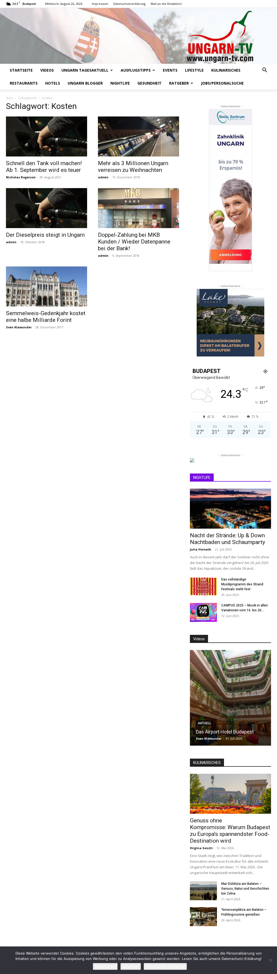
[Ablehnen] (270, 960)
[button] (264, 70)
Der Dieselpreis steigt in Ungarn (45, 235)
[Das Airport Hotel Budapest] (230, 698)
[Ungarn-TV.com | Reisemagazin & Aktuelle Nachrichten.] (138, 36)
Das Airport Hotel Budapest (225, 732)
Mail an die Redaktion (166, 4)
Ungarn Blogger (85, 83)
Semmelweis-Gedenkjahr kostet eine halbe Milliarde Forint (45, 316)
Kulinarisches (225, 70)
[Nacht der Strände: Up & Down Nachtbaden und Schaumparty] (230, 509)
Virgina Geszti (201, 848)
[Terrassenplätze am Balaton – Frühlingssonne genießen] (203, 916)
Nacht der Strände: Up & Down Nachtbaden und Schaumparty (227, 538)
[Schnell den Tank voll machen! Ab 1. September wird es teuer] (46, 136)
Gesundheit (149, 83)
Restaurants (24, 83)
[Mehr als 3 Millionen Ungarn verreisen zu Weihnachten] (138, 136)
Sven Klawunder (19, 327)
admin (103, 177)
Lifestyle (194, 70)
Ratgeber (179, 83)
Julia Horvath (200, 549)
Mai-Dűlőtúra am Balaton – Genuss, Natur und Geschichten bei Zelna (245, 888)
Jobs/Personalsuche (222, 83)
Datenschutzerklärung (129, 4)
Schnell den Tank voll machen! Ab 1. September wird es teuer (44, 166)
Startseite (21, 70)
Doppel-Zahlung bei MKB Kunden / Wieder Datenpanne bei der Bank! (134, 242)
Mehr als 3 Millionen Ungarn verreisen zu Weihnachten (133, 166)
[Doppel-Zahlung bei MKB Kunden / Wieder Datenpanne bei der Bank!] (138, 208)
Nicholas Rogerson (21, 177)
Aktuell (204, 723)
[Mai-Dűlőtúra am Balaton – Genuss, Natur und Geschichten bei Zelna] (203, 890)
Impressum (100, 4)
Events (170, 70)
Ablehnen (131, 966)
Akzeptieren (105, 966)
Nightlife (120, 83)
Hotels (52, 83)
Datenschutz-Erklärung (165, 966)
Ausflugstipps (136, 70)
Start (9, 98)
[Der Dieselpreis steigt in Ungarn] (46, 208)
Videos (47, 70)
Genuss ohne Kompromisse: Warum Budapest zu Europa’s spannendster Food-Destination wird (230, 830)
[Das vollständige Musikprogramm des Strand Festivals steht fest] (203, 586)
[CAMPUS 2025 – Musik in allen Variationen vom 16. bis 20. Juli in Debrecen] (203, 612)
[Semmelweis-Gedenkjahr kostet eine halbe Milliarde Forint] (46, 286)
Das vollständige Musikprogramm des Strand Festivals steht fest (242, 584)
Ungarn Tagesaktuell (84, 70)
